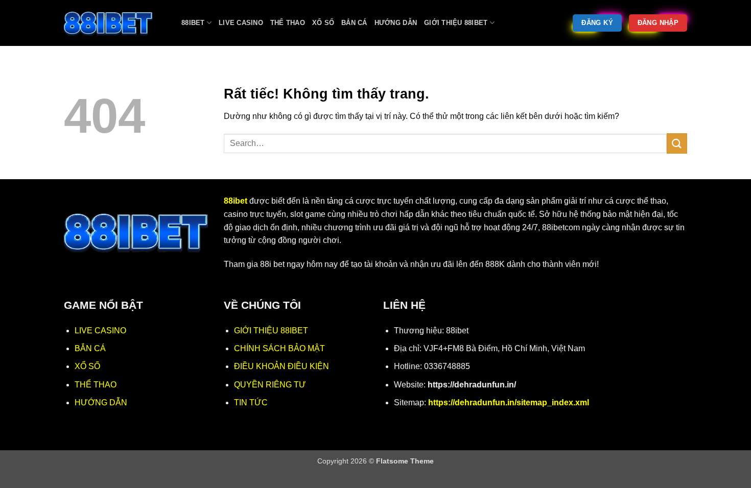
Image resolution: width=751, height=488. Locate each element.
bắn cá (354, 23)
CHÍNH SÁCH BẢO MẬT (279, 348)
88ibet (193, 23)
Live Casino (241, 23)
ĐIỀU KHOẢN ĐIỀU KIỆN (281, 366)
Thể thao (287, 23)
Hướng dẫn (395, 23)
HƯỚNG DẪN (101, 402)
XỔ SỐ (87, 366)
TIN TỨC (251, 402)
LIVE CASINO (100, 330)
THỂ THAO (95, 384)
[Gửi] (677, 143)
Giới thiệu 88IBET (455, 23)
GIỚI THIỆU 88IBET (271, 330)
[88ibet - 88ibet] (115, 23)
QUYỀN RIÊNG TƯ (270, 384)
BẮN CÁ (90, 348)
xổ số (323, 23)
